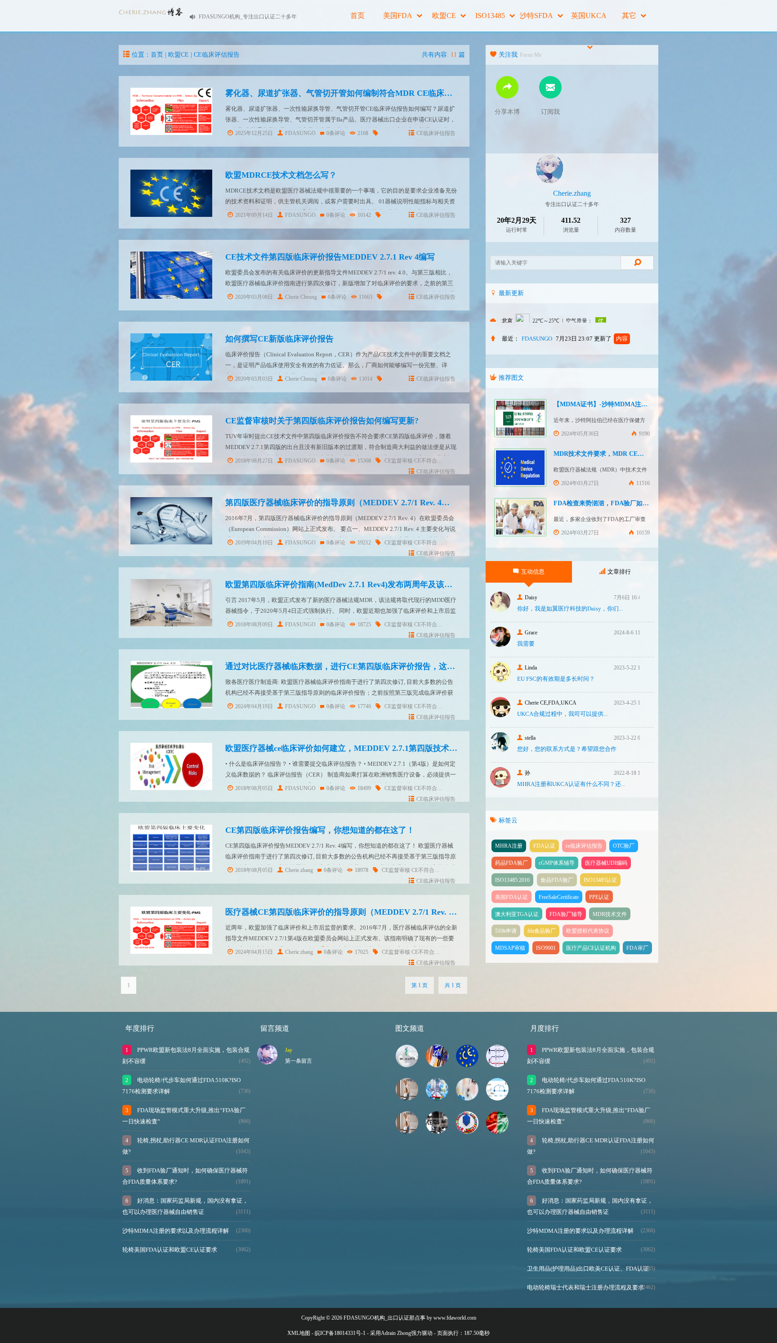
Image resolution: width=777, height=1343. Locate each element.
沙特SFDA (536, 15)
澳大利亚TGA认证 (517, 914)
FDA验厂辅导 (565, 914)
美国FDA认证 (511, 897)
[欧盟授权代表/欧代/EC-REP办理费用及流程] (467, 1131)
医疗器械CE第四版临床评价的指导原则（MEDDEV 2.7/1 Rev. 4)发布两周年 (360, 911)
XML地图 (298, 1333)
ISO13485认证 (600, 880)
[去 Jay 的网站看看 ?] (267, 1062)
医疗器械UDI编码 (606, 863)
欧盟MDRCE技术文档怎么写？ (281, 175)
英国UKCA (589, 15)
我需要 (526, 643)
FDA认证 (544, 846)
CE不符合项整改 (433, 461)
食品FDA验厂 (556, 880)
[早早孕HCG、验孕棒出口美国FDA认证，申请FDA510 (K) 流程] (467, 1098)
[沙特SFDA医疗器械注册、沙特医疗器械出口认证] (497, 1131)
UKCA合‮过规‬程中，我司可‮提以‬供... (562, 713)
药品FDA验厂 (511, 863)
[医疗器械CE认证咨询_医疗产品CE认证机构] (467, 1065)
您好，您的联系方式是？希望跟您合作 (566, 749)
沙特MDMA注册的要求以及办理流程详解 (175, 1230)
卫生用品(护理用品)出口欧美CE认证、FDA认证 (588, 1268)
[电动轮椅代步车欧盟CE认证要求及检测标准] (437, 1131)
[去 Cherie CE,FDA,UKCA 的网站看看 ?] (500, 715)
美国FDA (397, 15)
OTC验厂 (623, 846)
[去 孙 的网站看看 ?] (500, 785)
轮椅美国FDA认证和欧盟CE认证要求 (169, 1249)
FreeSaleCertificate (559, 897)
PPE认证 (599, 897)
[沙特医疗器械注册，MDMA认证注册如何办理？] (407, 1065)
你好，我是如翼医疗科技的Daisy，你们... (570, 608)
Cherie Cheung (301, 297)
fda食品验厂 (541, 931)
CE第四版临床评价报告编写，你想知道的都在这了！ (320, 830)
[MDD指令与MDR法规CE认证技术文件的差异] (497, 1098)
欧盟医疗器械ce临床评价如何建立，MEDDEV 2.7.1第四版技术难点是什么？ (361, 748)
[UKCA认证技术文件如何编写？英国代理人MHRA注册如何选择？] (497, 1065)
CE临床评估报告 (217, 54)
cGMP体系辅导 (557, 863)
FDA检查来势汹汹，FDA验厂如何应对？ (611, 503)
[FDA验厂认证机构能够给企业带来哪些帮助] (437, 1065)
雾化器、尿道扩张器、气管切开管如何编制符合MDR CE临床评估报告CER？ (363, 93)
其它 (629, 15)
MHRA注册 (508, 846)
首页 (357, 15)
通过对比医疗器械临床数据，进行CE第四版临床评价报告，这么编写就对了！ (364, 666)
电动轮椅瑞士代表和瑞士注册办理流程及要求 (585, 1287)
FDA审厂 (637, 948)
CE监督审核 (398, 461)
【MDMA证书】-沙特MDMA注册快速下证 (613, 404)
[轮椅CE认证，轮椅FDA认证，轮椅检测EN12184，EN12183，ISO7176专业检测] (407, 1131)
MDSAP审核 (510, 948)
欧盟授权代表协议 (587, 931)
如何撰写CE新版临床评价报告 (279, 338)
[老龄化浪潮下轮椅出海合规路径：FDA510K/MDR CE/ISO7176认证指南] (407, 1098)
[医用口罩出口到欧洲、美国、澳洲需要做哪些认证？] (437, 1098)
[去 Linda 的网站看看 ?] (500, 679)
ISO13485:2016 (512, 880)
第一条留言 (298, 1061)
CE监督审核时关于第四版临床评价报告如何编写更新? (322, 420)
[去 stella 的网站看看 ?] (500, 750)
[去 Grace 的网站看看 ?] (500, 644)
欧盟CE (444, 15)
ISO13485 (490, 15)
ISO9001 (546, 948)
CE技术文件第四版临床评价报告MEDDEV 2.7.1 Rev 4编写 (330, 256)
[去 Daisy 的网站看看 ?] (500, 609)
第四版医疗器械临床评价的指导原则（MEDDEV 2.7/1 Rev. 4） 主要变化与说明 (367, 502)
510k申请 (506, 931)
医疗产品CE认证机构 (591, 948)
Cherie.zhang (299, 870)
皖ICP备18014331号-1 (340, 1333)
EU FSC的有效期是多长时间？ (556, 678)
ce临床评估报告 (584, 846)
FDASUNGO (300, 133)
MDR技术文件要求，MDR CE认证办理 (608, 453)
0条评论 (335, 133)
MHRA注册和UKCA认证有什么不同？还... (571, 784)
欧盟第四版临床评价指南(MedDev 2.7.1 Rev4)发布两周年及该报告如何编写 (359, 584)
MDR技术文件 (610, 914)
